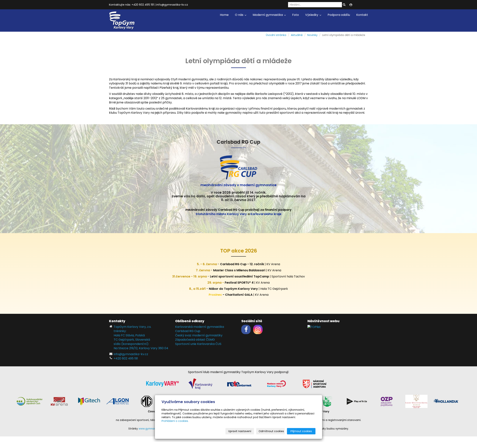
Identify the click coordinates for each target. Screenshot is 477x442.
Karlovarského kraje (265, 214)
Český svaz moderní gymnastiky (198, 335)
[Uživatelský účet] (350, 5)
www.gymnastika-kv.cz (153, 428)
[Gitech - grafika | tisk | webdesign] (89, 401)
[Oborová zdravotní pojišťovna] (387, 401)
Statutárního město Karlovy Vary (221, 214)
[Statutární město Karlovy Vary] (162, 383)
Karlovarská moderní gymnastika (199, 327)
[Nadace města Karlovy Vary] (276, 383)
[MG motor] (147, 401)
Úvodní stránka (276, 35)
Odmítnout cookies (271, 431)
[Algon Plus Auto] (117, 401)
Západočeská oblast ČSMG (195, 339)
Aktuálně (297, 35)
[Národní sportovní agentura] (314, 383)
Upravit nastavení (239, 431)
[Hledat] (344, 5)
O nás (239, 15)
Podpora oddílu (339, 15)
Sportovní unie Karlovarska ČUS (198, 344)
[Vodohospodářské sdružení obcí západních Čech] (29, 401)
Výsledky (312, 15)
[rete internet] (239, 383)
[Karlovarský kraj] (200, 383)
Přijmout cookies (301, 431)
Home (224, 15)
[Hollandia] (446, 401)
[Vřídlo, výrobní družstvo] (327, 401)
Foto (295, 15)
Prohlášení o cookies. (175, 421)
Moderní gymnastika (268, 15)
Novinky (312, 35)
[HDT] (357, 401)
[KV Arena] (59, 401)
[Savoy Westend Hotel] (416, 401)
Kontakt (362, 15)
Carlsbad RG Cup (187, 331)
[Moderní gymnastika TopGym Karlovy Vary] (122, 20)
